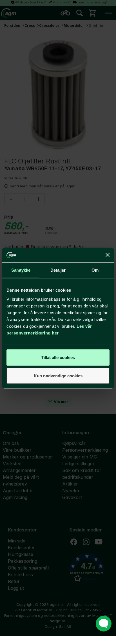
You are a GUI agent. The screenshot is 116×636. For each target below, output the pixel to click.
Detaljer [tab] (58, 270)
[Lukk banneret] (108, 255)
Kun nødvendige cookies (58, 375)
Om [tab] (95, 270)
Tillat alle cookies (58, 357)
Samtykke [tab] (21, 270)
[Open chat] (103, 623)
